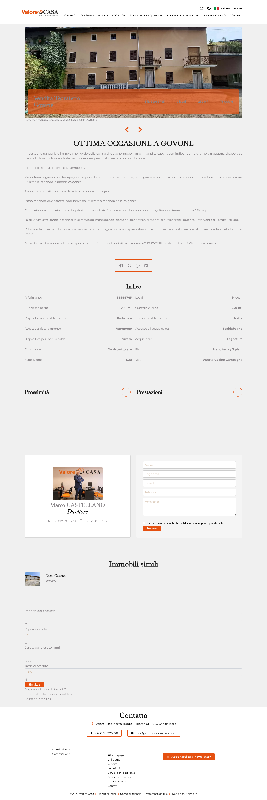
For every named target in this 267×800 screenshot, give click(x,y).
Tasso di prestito (36, 666)
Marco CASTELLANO (77, 505)
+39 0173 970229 (64, 521)
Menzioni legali (107, 793)
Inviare (152, 528)
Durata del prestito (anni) (43, 647)
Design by (184, 793)
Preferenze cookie (156, 793)
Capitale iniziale (36, 629)
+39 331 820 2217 (95, 521)
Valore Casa (104, 724)
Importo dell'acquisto (40, 611)
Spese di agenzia (130, 793)
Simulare (34, 684)
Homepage (31, 120)
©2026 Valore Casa (82, 793)
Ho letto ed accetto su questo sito (185, 523)
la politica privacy (189, 523)
